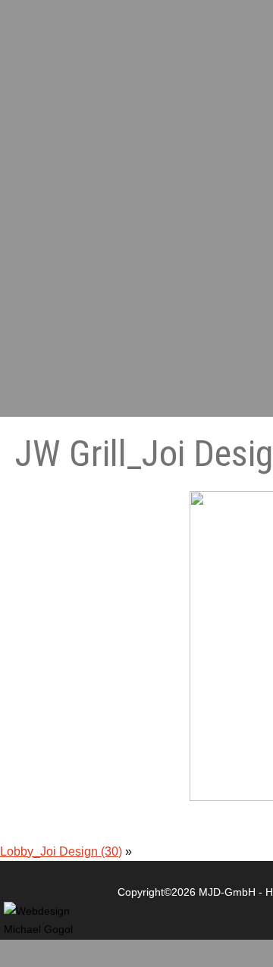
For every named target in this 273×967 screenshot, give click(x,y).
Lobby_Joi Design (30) (61, 851)
